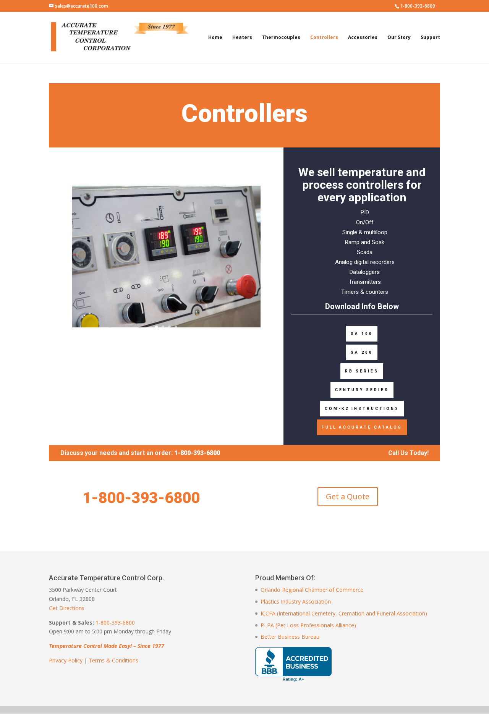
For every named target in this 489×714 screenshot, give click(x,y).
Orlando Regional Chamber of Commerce (312, 589)
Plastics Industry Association (296, 601)
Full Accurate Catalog (362, 427)
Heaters (242, 37)
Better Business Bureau (290, 636)
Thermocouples (281, 37)
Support (430, 37)
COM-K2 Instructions (362, 408)
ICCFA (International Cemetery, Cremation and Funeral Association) (344, 613)
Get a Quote (347, 496)
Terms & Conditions (113, 660)
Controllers (324, 37)
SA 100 (362, 334)
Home (215, 37)
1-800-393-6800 (115, 622)
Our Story (399, 37)
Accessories (362, 37)
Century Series (362, 390)
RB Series (362, 371)
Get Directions (66, 608)
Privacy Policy (66, 660)
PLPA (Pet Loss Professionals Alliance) (308, 625)
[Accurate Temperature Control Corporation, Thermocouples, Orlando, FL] (293, 664)
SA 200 (362, 352)
